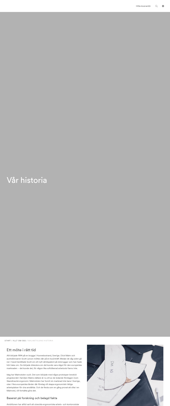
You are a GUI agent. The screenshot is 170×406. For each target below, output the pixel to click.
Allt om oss (19, 341)
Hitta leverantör (143, 6)
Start (8, 341)
